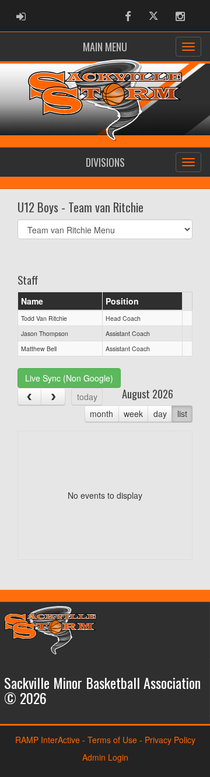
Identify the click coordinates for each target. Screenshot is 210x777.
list (182, 413)
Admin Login (105, 757)
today (87, 396)
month (101, 413)
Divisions (105, 162)
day (160, 413)
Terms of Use (112, 740)
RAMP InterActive (47, 740)
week (133, 413)
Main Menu (105, 46)
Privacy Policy (170, 740)
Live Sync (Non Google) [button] (69, 378)
